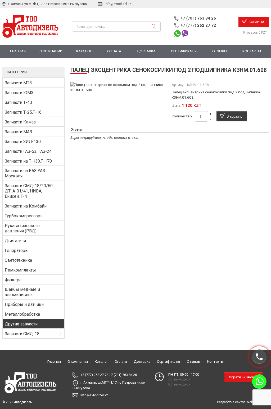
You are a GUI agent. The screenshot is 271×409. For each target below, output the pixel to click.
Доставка (146, 51)
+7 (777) (198, 25)
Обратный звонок (243, 377)
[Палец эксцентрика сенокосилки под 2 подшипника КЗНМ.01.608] (119, 87)
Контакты (251, 51)
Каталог (84, 51)
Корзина (256, 22)
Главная (18, 51)
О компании (50, 51)
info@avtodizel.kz (118, 4)
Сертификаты (184, 51)
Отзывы (219, 51)
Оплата (114, 51)
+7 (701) (198, 18)
